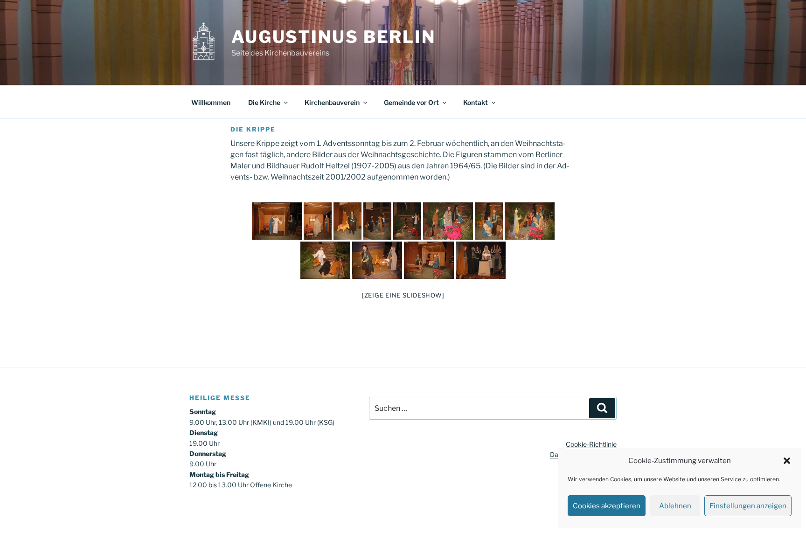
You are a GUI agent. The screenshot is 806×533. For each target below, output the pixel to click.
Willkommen (210, 102)
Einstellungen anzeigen (747, 506)
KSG (326, 422)
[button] (787, 460)
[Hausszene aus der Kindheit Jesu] (429, 260)
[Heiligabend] (407, 221)
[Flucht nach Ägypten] (377, 260)
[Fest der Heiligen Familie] (489, 221)
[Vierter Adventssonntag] (377, 221)
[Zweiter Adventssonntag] (318, 221)
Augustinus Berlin (333, 37)
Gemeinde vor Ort (411, 102)
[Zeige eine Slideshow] (403, 295)
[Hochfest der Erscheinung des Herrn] (530, 221)
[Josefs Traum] (325, 260)
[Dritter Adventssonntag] (347, 221)
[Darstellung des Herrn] (481, 260)
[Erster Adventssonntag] (277, 221)
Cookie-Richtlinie (591, 444)
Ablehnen (675, 506)
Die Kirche (264, 102)
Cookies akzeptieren (606, 506)
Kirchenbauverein (332, 102)
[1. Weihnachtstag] (448, 221)
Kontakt (475, 102)
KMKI (261, 422)
